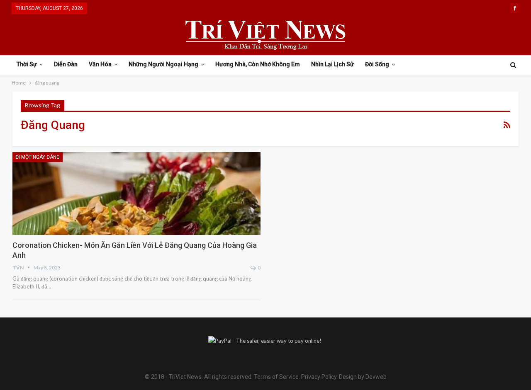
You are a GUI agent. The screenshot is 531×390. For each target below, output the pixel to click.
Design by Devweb (362, 376)
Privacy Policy (318, 376)
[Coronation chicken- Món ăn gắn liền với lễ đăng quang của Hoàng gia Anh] (136, 193)
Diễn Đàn (66, 64)
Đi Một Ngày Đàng (37, 157)
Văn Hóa (100, 64)
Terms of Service (276, 376)
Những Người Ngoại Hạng (163, 64)
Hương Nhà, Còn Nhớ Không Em (257, 64)
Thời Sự (27, 64)
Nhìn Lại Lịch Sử (332, 64)
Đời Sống (377, 64)
